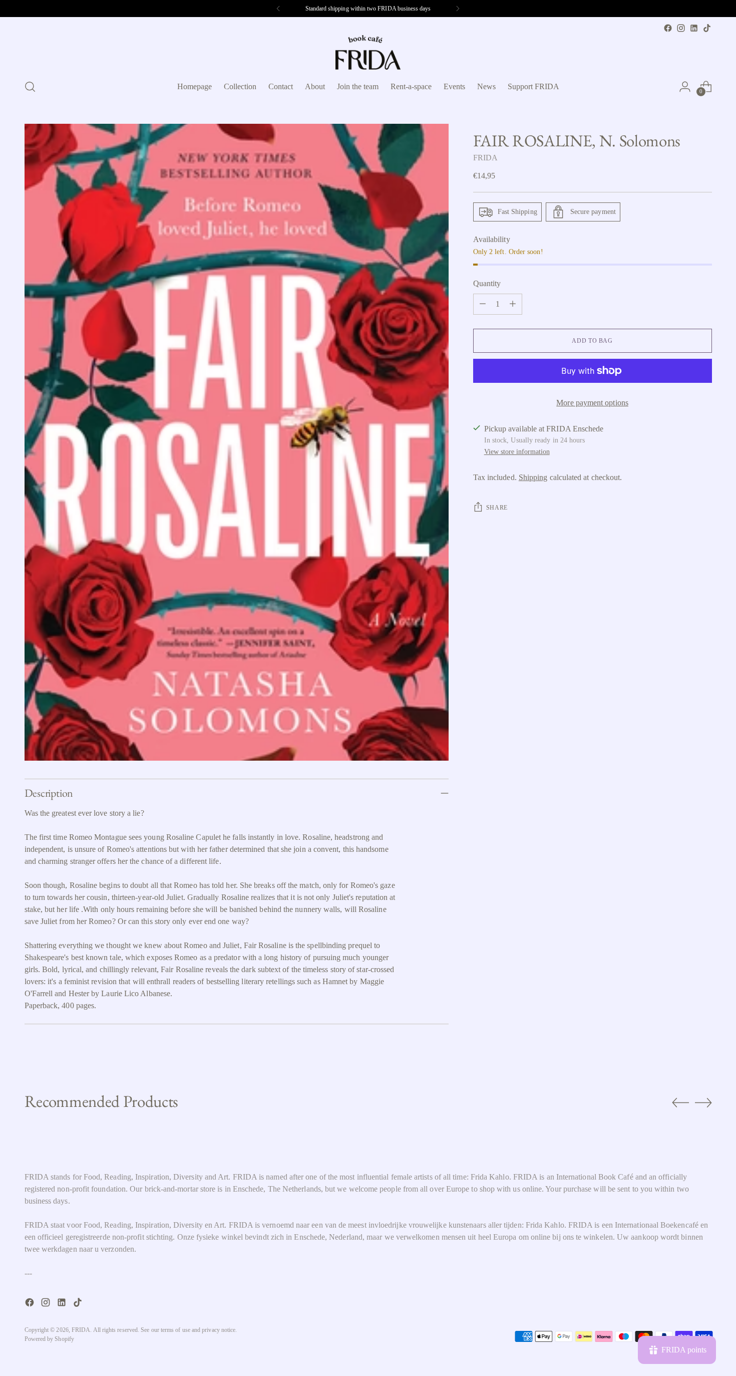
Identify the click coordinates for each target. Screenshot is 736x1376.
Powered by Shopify (49, 1338)
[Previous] (278, 8)
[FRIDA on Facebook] (667, 28)
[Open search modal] (30, 87)
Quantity (487, 283)
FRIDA (485, 157)
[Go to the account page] (685, 87)
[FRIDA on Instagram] (680, 28)
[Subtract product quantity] (483, 304)
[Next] (458, 8)
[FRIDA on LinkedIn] (693, 28)
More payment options (592, 402)
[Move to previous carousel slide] (680, 1102)
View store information (517, 451)
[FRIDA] (368, 52)
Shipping (533, 477)
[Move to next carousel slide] (703, 1102)
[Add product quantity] (513, 304)
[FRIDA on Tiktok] (706, 28)
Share (497, 507)
